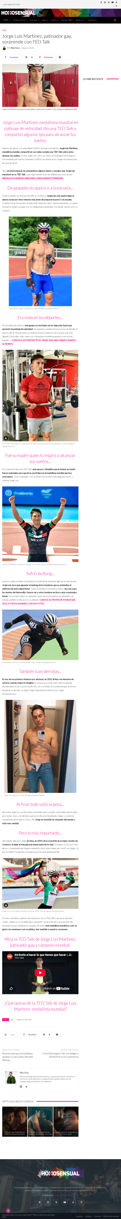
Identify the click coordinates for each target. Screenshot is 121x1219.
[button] (115, 20)
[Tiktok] (73, 1202)
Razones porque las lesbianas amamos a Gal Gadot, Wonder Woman (17, 1056)
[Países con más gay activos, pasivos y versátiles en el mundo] (40, 1122)
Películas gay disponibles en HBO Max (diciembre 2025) (15, 1133)
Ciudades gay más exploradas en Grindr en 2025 (66, 1133)
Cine (14, 1129)
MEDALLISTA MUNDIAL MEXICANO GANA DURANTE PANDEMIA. (32, 178)
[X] (26, 1086)
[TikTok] (116, 2)
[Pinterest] (116, 6)
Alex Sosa (15, 48)
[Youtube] (112, 2)
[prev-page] (4, 1142)
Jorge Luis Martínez (24, 1019)
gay (12, 1019)
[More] (60, 57)
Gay (4, 30)
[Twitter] (109, 2)
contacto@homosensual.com (66, 1195)
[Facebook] (101, 2)
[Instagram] (105, 2)
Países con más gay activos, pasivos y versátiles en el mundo (40, 1133)
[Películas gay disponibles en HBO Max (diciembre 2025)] (14, 1122)
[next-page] (9, 1142)
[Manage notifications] (8, 1210)
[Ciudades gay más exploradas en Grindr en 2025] (65, 1122)
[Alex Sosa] (4, 48)
